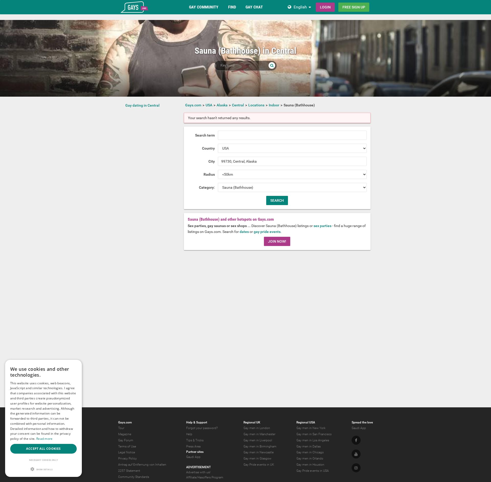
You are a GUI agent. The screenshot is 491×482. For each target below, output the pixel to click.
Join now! (277, 241)
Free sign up (353, 7)
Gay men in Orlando (309, 458)
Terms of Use (127, 446)
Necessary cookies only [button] (43, 459)
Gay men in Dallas (308, 446)
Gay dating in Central (142, 105)
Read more (44, 438)
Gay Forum (125, 440)
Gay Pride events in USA (312, 471)
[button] (43, 469)
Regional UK (251, 422)
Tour (121, 428)
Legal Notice (126, 452)
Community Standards (133, 477)
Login (325, 7)
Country (208, 148)
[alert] (43, 418)
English (300, 7)
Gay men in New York (311, 428)
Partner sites (195, 452)
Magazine (124, 434)
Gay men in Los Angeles (312, 440)
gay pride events (267, 232)
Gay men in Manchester (259, 434)
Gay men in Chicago (310, 452)
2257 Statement (129, 471)
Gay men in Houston (310, 464)
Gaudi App (193, 457)
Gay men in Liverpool (257, 440)
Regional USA (305, 422)
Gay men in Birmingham (259, 446)
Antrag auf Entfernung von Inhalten (142, 464)
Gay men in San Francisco (314, 434)
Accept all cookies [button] (43, 448)
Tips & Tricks (195, 440)
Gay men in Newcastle (258, 452)
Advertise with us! (198, 472)
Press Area (193, 446)
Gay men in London (256, 428)
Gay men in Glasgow (257, 458)
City (211, 161)
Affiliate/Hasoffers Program (204, 477)
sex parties (322, 226)
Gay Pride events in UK (258, 464)
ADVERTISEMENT (198, 467)
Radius (209, 174)
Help (189, 434)
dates (244, 232)
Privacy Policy (127, 458)
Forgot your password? (202, 428)
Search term (205, 135)
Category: (207, 187)
